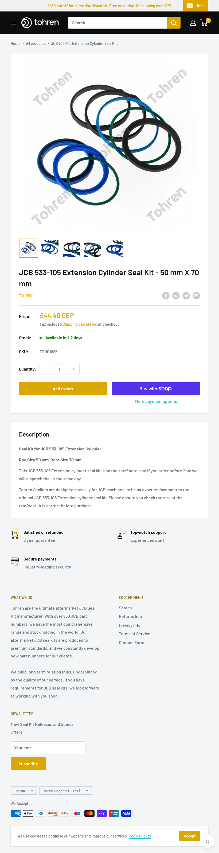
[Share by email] (196, 295)
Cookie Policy (140, 836)
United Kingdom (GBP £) (61, 790)
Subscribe (28, 763)
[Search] (174, 23)
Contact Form (131, 642)
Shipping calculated (79, 324)
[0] (204, 23)
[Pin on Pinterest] (176, 295)
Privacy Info (129, 625)
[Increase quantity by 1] (73, 369)
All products (36, 43)
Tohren (26, 296)
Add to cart (63, 388)
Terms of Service (134, 633)
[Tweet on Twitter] (186, 295)
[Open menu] (13, 23)
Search (125, 607)
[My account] (193, 23)
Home (16, 43)
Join (200, 5)
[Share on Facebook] (166, 295)
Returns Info (130, 616)
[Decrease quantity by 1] (45, 369)
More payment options (156, 401)
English (19, 790)
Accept (189, 836)
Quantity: (27, 368)
